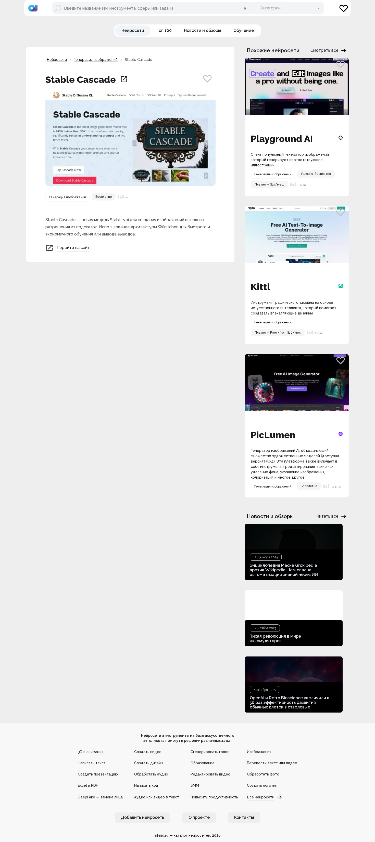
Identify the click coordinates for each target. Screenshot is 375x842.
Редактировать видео (210, 774)
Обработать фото (263, 774)
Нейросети (57, 60)
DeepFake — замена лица (100, 797)
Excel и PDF (88, 785)
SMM (195, 785)
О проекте (199, 817)
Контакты (244, 817)
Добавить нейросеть (142, 817)
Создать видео (147, 752)
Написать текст (92, 763)
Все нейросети (260, 797)
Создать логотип (262, 785)
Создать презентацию (98, 774)
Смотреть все (324, 50)
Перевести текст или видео (272, 763)
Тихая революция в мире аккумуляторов (275, 638)
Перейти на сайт (73, 247)
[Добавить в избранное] (207, 78)
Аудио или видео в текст (156, 797)
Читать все (328, 516)
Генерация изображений (96, 60)
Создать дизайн (148, 763)
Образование (203, 763)
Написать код (146, 785)
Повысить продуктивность (214, 797)
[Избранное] (344, 8)
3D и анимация (90, 752)
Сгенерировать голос (210, 752)
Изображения (259, 752)
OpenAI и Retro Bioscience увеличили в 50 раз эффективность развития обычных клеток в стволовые (289, 702)
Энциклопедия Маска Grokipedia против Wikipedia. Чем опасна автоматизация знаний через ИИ (284, 570)
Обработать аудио (151, 774)
